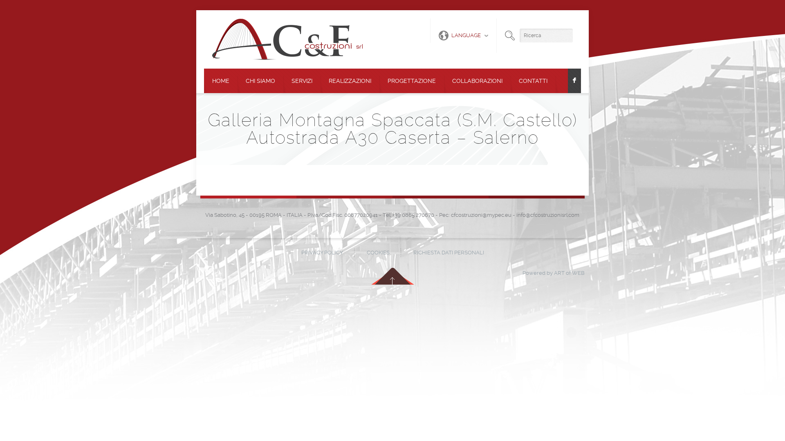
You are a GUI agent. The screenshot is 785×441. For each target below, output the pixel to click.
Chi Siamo (260, 81)
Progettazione (412, 81)
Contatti (533, 81)
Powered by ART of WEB (554, 273)
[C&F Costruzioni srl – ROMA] (287, 39)
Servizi (302, 81)
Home (220, 81)
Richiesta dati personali (448, 252)
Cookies (378, 252)
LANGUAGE (466, 35)
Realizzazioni (350, 81)
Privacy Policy (322, 252)
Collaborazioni (477, 81)
